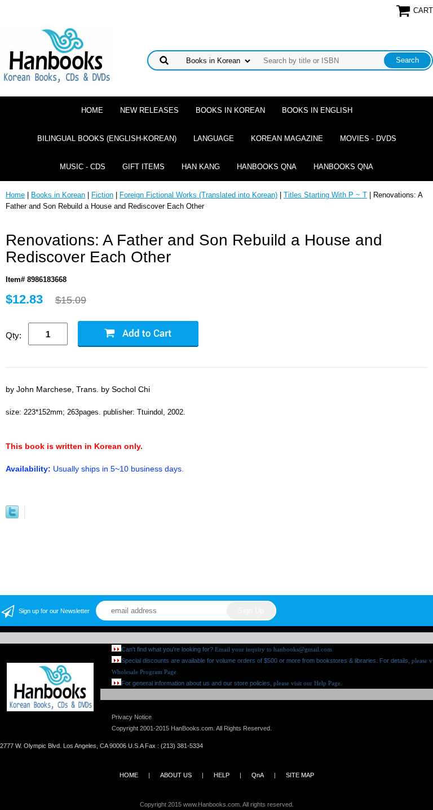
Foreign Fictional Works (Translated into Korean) (198, 195)
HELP (221, 775)
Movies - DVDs (368, 138)
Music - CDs (82, 166)
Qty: (13, 335)
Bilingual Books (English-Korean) (106, 138)
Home (92, 110)
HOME (129, 775)
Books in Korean (230, 110)
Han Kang (201, 166)
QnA (257, 775)
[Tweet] (12, 516)
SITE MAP (300, 775)
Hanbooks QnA (267, 166)
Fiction (102, 195)
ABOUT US (176, 775)
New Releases (149, 110)
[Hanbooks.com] (56, 54)
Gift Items (143, 166)
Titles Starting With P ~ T (325, 195)
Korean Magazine (287, 138)
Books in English (317, 110)
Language (213, 138)
